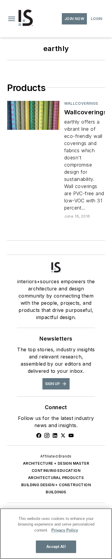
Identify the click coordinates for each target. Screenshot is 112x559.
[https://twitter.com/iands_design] (63, 435)
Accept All (55, 546)
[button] (11, 18)
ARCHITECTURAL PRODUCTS (56, 477)
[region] (56, 533)
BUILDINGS (56, 492)
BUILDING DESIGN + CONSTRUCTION (56, 485)
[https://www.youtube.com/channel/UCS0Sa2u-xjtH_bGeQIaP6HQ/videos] (71, 435)
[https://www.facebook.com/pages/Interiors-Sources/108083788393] (39, 435)
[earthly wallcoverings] (33, 115)
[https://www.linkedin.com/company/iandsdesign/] (55, 435)
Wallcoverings (81, 103)
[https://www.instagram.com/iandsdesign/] (47, 435)
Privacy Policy (64, 530)
